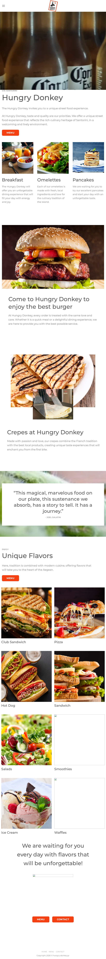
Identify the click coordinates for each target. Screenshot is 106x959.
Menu (51, 952)
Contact (60, 952)
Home (44, 952)
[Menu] (3, 6)
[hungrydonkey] (53, 6)
